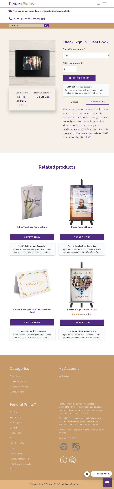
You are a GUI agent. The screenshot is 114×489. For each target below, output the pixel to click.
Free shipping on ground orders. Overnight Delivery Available (41, 11)
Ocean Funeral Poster (82, 227)
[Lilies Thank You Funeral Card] (32, 202)
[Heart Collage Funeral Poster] (82, 284)
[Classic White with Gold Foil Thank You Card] (32, 284)
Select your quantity (73, 63)
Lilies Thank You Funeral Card (32, 227)
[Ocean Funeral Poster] (82, 202)
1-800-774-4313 (69, 438)
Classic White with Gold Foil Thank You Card (32, 311)
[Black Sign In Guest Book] (32, 63)
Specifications (98, 101)
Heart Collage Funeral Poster (81, 310)
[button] (104, 3)
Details (74, 102)
